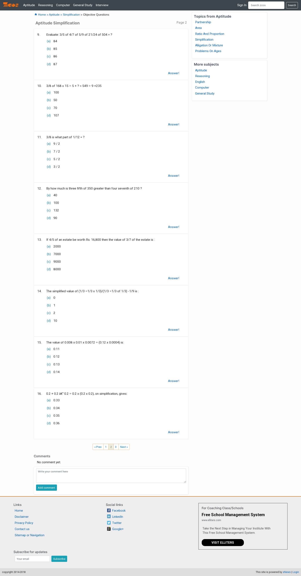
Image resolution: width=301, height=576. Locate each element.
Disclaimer (22, 517)
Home (19, 510)
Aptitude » (56, 14)
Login (296, 572)
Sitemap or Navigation (29, 535)
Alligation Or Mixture (209, 45)
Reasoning (45, 5)
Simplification (71, 14)
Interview (102, 5)
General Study (82, 5)
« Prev (98, 446)
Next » (124, 446)
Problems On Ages (208, 51)
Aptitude (29, 5)
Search (292, 5)
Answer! (173, 73)
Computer (63, 5)
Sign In (242, 5)
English (200, 82)
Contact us (22, 529)
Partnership (203, 22)
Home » (41, 14)
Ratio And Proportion (209, 34)
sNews (287, 572)
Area (198, 28)
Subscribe (59, 558)
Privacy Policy (24, 523)
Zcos (10, 5)
